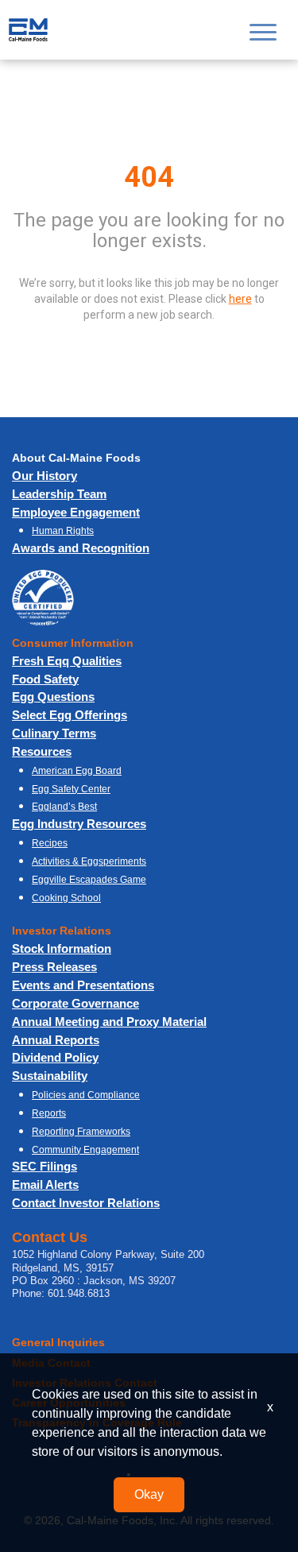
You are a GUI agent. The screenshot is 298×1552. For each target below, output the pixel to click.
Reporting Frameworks (81, 1131)
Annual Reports (55, 1040)
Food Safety (45, 679)
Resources (42, 751)
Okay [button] (149, 1494)
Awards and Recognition (80, 548)
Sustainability (49, 1075)
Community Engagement (85, 1149)
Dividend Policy (55, 1057)
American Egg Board (77, 770)
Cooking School (66, 898)
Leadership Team (59, 494)
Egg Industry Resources (79, 823)
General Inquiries (58, 1342)
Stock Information (61, 948)
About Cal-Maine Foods (76, 457)
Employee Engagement (76, 512)
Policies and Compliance (86, 1095)
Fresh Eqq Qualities (67, 661)
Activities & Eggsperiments (89, 861)
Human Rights (63, 530)
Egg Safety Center (71, 789)
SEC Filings (44, 1166)
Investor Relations (61, 930)
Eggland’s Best (64, 806)
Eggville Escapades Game (89, 879)
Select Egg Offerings (69, 715)
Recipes (50, 843)
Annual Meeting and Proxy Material (109, 1021)
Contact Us (49, 1237)
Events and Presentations (83, 985)
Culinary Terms (54, 733)
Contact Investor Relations (86, 1202)
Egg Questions (53, 696)
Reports (49, 1113)
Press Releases (54, 966)
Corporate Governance (75, 1003)
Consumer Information (73, 643)
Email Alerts (45, 1184)
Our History (44, 475)
